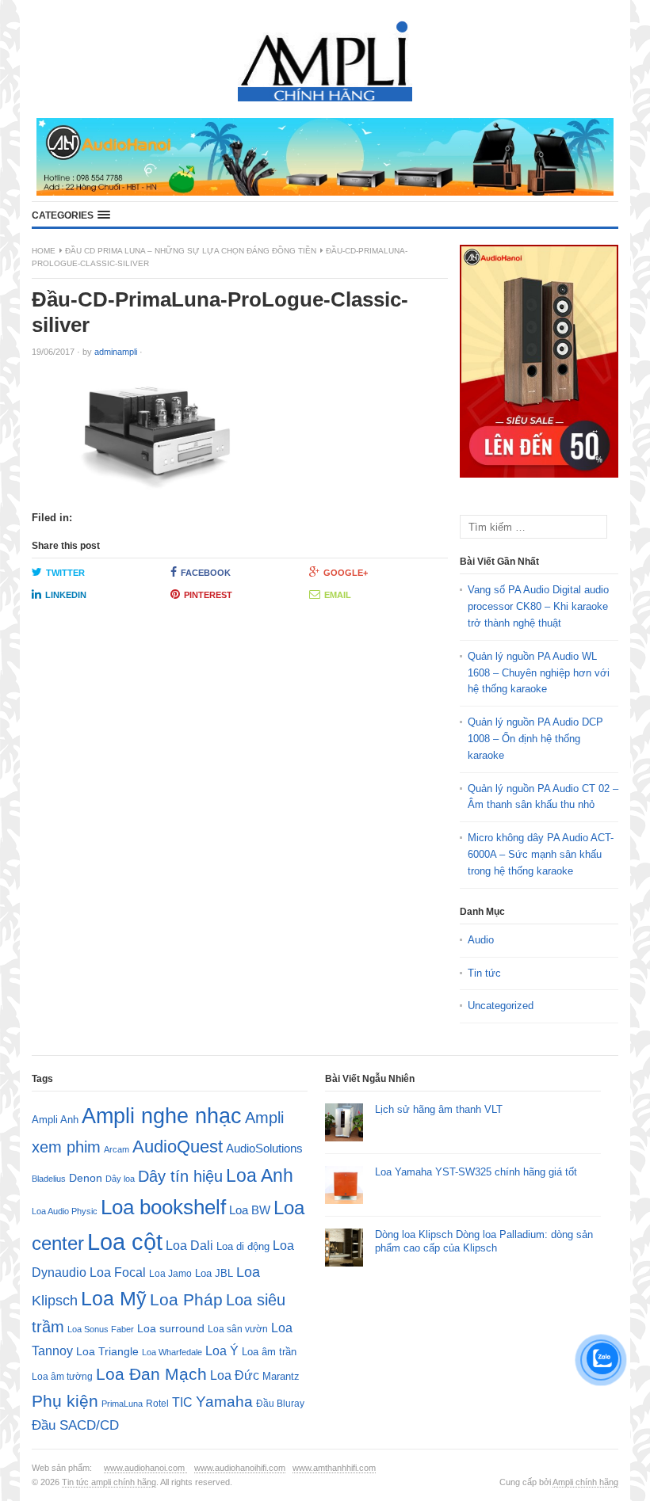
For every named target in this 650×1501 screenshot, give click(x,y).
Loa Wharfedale (172, 1352)
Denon (85, 1177)
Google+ (345, 572)
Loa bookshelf (163, 1207)
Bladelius (49, 1178)
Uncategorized (500, 1005)
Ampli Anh (55, 1120)
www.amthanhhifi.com (334, 1467)
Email (337, 595)
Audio (481, 940)
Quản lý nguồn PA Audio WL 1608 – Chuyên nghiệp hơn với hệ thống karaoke (539, 672)
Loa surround (171, 1329)
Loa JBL (214, 1273)
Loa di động (243, 1246)
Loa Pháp (186, 1299)
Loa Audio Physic (65, 1211)
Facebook (206, 572)
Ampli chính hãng (585, 1482)
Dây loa (120, 1178)
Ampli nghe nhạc (162, 1116)
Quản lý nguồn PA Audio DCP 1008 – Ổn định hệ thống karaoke (535, 738)
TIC (182, 1402)
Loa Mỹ (114, 1298)
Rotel (157, 1403)
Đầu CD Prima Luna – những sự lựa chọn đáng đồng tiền (190, 250)
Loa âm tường (62, 1376)
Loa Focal (118, 1272)
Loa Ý (222, 1350)
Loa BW (249, 1210)
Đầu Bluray (280, 1403)
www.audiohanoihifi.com (239, 1467)
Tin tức (484, 973)
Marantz (281, 1376)
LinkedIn (65, 595)
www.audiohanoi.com (145, 1467)
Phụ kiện (65, 1401)
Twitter (65, 572)
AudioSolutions (264, 1148)
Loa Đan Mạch (151, 1374)
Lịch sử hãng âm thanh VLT (439, 1109)
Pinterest (208, 595)
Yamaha (224, 1401)
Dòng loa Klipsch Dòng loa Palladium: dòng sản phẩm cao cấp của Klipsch (484, 1241)
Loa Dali (189, 1245)
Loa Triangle (107, 1352)
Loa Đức (234, 1375)
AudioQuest (177, 1146)
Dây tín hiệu (180, 1176)
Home (43, 250)
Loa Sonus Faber (100, 1329)
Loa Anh (259, 1175)
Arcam (116, 1149)
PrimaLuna (122, 1403)
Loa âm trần (269, 1352)
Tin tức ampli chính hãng (109, 1482)
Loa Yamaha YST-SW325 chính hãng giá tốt (476, 1172)
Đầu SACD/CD (75, 1425)
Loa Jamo (170, 1273)
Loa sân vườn (238, 1329)
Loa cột (124, 1242)
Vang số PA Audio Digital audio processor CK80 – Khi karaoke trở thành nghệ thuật (538, 606)
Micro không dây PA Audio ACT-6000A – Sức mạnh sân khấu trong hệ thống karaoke (541, 854)
